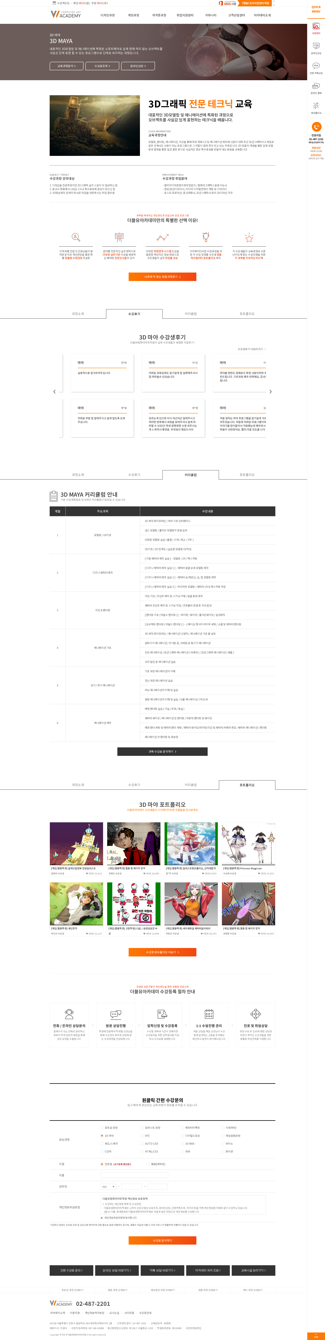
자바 (187, 1151)
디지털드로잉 (192, 1136)
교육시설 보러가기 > (253, 1270)
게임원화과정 (233, 1136)
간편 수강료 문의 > (71, 1270)
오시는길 (114, 1313)
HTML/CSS (151, 1151)
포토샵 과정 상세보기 (72, 1290)
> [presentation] (271, 391)
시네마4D (231, 1127)
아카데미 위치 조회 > (208, 1270)
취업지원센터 (185, 15)
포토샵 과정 (111, 1127)
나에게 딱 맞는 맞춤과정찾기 (162, 277)
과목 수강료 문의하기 (162, 751)
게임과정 (133, 15)
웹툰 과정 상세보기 (117, 1290)
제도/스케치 (111, 1143)
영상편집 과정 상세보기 (163, 1290)
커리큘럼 (191, 313)
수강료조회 (102, 66)
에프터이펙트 (192, 1127)
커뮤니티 (210, 15)
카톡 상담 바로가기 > (162, 1270)
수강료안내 (145, 1313)
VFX (147, 1136)
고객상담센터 (236, 15)
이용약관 (75, 1313)
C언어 (108, 1151)
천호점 (118, 1164)
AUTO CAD (151, 1143)
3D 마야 (109, 1136)
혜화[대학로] (158, 1164)
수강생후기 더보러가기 (252, 349)
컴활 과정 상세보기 (207, 1290)
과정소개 (78, 313)
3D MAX (189, 1143)
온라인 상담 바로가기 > (117, 1270)
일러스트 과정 (152, 1127)
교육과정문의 (67, 66)
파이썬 (229, 1151)
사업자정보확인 (193, 1328)
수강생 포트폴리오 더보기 (162, 952)
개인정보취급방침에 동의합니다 (120, 1217)
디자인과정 (108, 15)
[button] (273, 4)
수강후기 (134, 313)
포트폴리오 (247, 313)
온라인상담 (138, 66)
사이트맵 (129, 1313)
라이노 (229, 1143)
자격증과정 (159, 15)
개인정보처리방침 (94, 1313)
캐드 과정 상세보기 (252, 1290)
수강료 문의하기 (162, 1240)
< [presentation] (54, 391)
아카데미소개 (262, 15)
